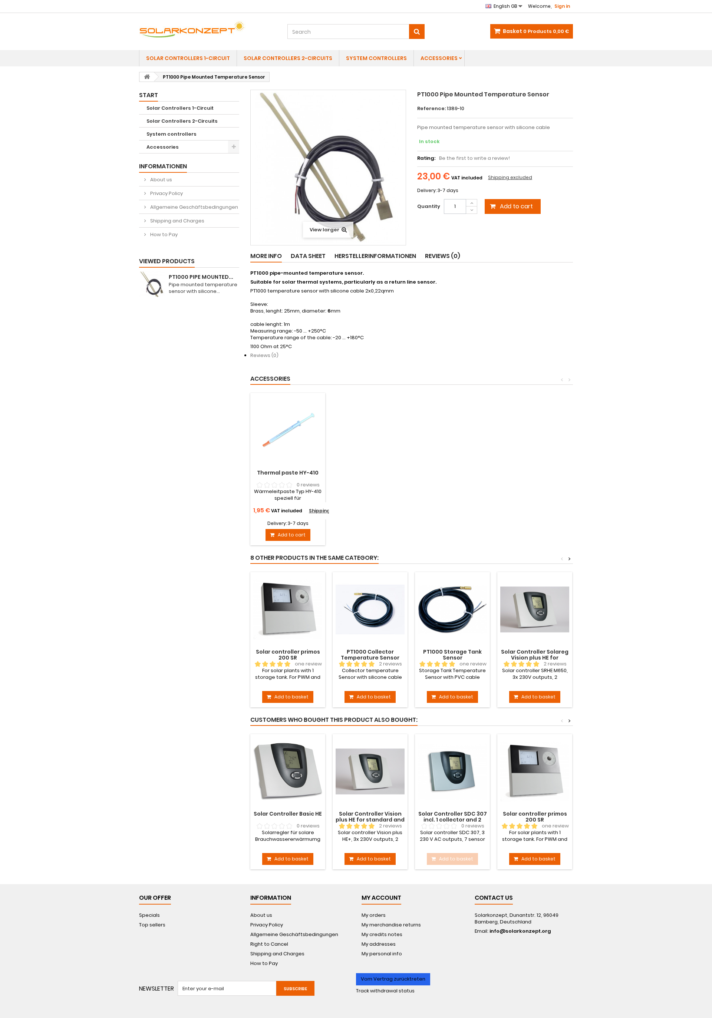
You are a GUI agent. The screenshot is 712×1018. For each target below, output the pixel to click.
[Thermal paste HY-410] (287, 430)
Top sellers (152, 924)
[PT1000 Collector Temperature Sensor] (370, 609)
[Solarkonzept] (207, 29)
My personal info (382, 953)
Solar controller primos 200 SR (288, 655)
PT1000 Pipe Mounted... (201, 277)
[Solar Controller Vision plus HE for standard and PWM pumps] (370, 771)
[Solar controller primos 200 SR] (287, 609)
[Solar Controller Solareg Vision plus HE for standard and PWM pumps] (534, 609)
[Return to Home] (147, 77)
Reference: (431, 108)
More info (266, 256)
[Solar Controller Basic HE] (287, 771)
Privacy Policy (166, 193)
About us (160, 179)
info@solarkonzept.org (520, 931)
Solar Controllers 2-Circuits (288, 58)
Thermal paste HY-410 (288, 473)
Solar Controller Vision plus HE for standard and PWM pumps (370, 820)
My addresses (379, 944)
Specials (149, 915)
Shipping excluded (510, 177)
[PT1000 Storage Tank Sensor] (452, 609)
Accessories (439, 58)
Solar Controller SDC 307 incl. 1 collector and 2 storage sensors (452, 820)
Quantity (428, 206)
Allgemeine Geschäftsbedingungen (193, 207)
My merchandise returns (391, 924)
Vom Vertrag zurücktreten (393, 978)
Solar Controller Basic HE (288, 814)
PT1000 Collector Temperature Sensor (370, 655)
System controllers (376, 58)
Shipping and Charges (176, 220)
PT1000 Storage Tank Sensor (452, 655)
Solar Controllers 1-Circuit (188, 58)
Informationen (163, 166)
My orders (374, 915)
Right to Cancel (269, 944)
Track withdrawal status (385, 990)
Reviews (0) (442, 256)
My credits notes (382, 934)
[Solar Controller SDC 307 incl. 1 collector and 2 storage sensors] (452, 771)
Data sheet (308, 256)
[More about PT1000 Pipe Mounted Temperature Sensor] (152, 284)
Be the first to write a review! (474, 158)
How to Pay (163, 234)
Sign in (562, 6)
